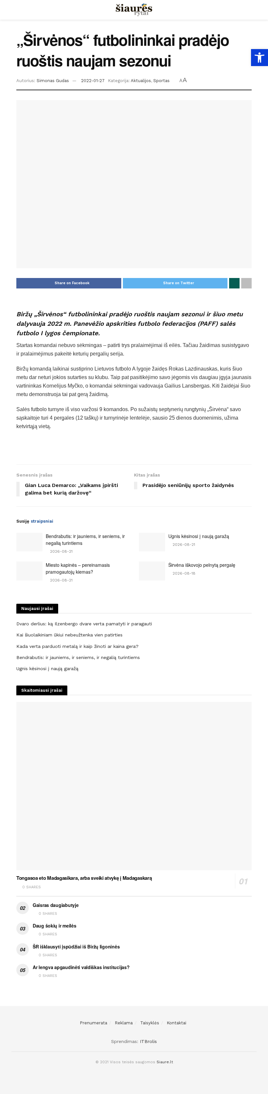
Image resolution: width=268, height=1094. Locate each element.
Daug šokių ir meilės (54, 925)
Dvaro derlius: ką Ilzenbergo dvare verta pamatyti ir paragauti (84, 623)
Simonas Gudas (53, 80)
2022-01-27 (93, 80)
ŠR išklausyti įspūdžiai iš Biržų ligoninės (76, 946)
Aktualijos (141, 80)
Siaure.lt (165, 1062)
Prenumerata (93, 1022)
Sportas (161, 80)
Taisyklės (149, 1022)
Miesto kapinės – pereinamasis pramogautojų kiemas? (78, 568)
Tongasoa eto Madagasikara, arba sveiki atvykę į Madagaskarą (84, 877)
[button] (259, 57)
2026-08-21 (61, 551)
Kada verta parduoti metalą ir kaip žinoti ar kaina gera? (77, 646)
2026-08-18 (183, 573)
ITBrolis (148, 1041)
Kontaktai (176, 1022)
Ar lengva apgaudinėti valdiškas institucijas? (81, 967)
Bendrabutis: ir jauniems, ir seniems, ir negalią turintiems (78, 657)
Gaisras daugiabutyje (55, 905)
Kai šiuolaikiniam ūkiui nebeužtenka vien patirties (69, 634)
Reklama (124, 1022)
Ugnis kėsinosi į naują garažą (198, 536)
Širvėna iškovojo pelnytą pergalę (201, 565)
